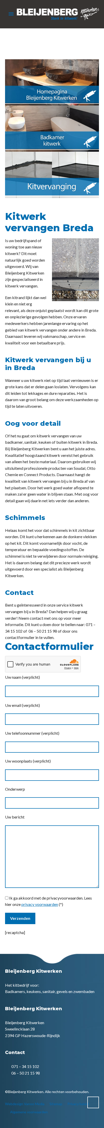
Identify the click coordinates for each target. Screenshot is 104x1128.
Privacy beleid (78, 1104)
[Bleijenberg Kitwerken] (52, 14)
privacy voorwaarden (39, 904)
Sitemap (55, 1104)
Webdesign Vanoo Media (24, 1104)
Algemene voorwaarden (29, 1112)
